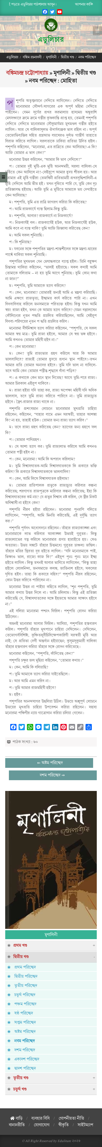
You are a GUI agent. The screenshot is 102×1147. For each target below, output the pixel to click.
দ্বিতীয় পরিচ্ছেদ (25, 976)
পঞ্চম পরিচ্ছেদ (25, 1004)
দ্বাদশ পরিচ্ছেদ (25, 1068)
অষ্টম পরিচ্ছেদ (25, 1032)
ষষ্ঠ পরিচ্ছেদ (23, 1013)
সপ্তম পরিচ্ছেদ (25, 1022)
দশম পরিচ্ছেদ (24, 1050)
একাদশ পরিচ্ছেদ (26, 1059)
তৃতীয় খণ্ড (21, 1078)
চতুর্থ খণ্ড (20, 1089)
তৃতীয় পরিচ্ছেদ (25, 986)
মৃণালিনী (51, 935)
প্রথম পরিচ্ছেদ (25, 967)
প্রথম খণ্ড (20, 945)
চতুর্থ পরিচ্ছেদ (24, 995)
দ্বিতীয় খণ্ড (21, 957)
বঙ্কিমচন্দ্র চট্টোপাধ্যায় (27, 73)
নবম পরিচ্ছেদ (24, 1041)
